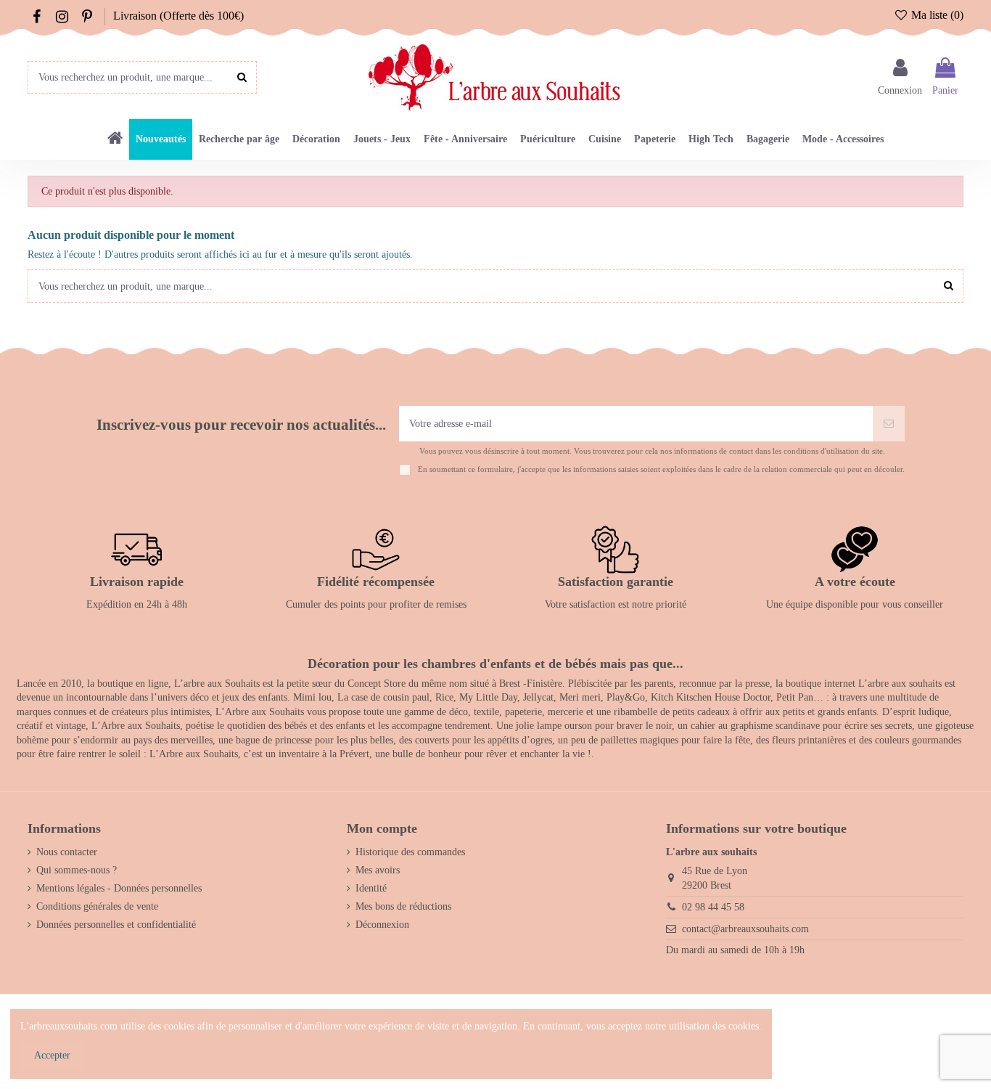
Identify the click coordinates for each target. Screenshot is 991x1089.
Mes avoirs (377, 870)
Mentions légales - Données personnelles (119, 888)
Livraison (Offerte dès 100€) (178, 15)
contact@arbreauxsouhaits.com (745, 928)
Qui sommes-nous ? (76, 870)
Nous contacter (66, 852)
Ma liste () (935, 15)
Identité (371, 888)
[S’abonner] (889, 423)
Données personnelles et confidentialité (116, 924)
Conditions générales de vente (97, 906)
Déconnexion (382, 924)
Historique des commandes (410, 852)
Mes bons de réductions (403, 906)
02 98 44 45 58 (713, 907)
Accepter (52, 1055)
